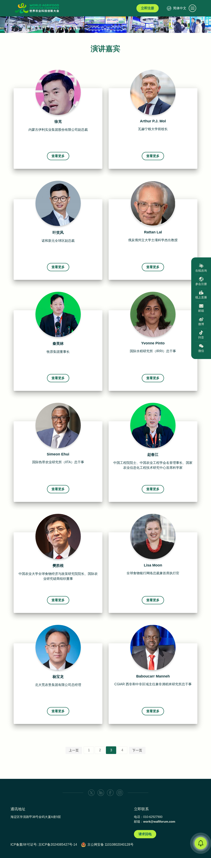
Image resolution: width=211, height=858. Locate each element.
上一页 (74, 750)
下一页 (137, 750)
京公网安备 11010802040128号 (110, 844)
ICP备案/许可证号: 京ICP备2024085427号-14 (44, 844)
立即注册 (147, 8)
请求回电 (145, 834)
